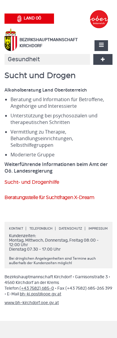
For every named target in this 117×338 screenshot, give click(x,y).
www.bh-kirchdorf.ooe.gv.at (31, 303)
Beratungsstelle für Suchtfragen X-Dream (49, 197)
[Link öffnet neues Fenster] (99, 13)
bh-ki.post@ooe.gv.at (40, 294)
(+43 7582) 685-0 (37, 288)
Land (32, 18)
